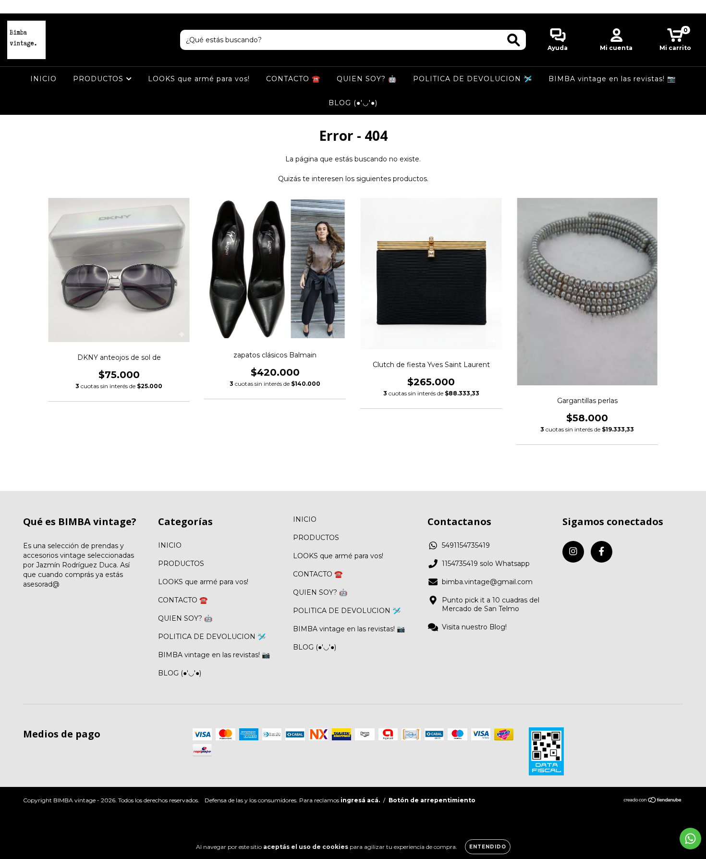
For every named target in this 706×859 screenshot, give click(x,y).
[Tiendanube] (653, 800)
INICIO (43, 78)
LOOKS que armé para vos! (199, 78)
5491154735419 (466, 545)
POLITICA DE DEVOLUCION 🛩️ (472, 78)
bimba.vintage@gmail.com (487, 581)
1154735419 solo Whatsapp (486, 563)
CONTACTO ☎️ (293, 78)
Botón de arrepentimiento (432, 800)
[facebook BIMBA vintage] (28, 6)
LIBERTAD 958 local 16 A (353, 6)
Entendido (487, 847)
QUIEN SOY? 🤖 (367, 78)
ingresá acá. (360, 800)
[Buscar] (513, 40)
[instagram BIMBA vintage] (14, 6)
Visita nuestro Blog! (474, 627)
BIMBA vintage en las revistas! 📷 (612, 78)
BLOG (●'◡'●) (353, 102)
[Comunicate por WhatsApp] (690, 838)
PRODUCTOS (99, 78)
